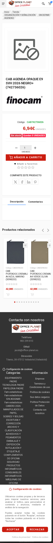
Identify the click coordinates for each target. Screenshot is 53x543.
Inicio (6, 12)
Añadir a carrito (28, 157)
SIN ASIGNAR (13, 399)
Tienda (16, 12)
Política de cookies (40, 537)
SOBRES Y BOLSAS (13, 416)
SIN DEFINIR (44, 15)
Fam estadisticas (13, 392)
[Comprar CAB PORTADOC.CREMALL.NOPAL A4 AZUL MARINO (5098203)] (8, 294)
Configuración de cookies (19, 369)
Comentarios (35, 201)
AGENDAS (9, 18)
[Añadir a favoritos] (25, 245)
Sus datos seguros (40, 397)
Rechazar (37, 529)
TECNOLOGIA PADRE (13, 385)
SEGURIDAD (13, 462)
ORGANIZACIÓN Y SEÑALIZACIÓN (19, 15)
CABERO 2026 (13, 406)
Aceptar (13, 529)
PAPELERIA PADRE (13, 388)
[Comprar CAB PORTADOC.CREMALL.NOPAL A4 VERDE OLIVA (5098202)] (32, 294)
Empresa (39, 378)
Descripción (16, 201)
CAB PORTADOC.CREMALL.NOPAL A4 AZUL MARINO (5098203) (21, 275)
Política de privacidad (21, 537)
